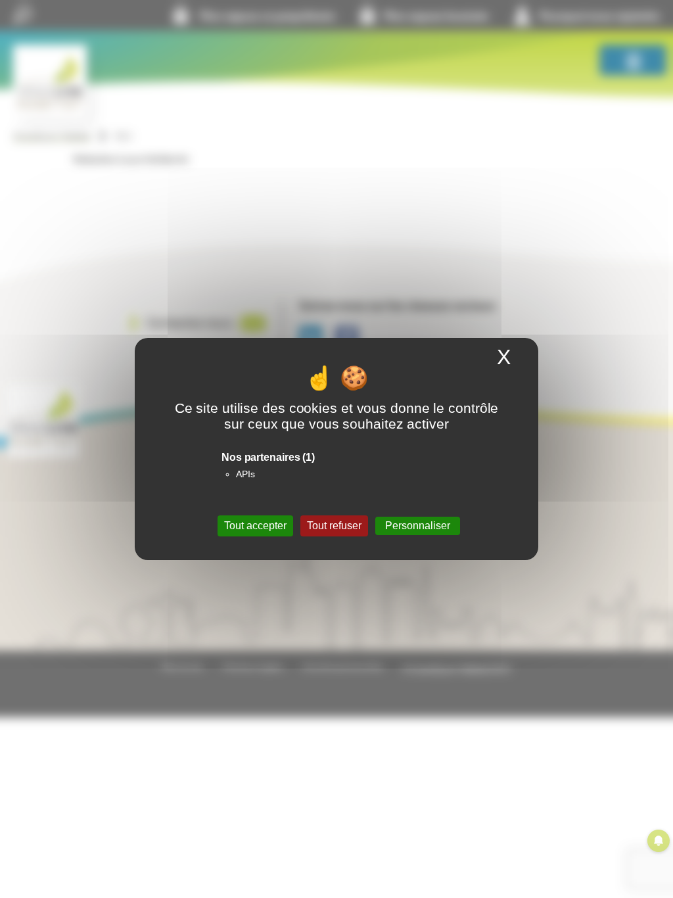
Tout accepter (255, 525)
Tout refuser (334, 525)
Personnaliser (417, 525)
